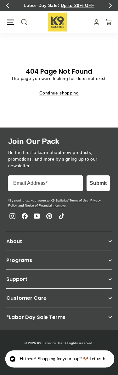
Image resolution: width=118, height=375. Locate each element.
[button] (7, 5)
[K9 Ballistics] (57, 22)
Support (16, 279)
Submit (98, 183)
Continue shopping (59, 92)
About (14, 241)
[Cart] (107, 22)
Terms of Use (79, 200)
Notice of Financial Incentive (45, 205)
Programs (19, 260)
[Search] (22, 22)
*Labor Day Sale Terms (35, 317)
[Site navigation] (10, 22)
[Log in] (94, 22)
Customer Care (26, 298)
